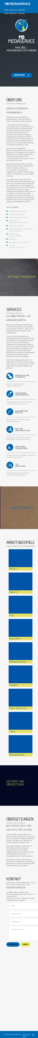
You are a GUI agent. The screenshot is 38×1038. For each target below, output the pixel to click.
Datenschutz (17, 1034)
